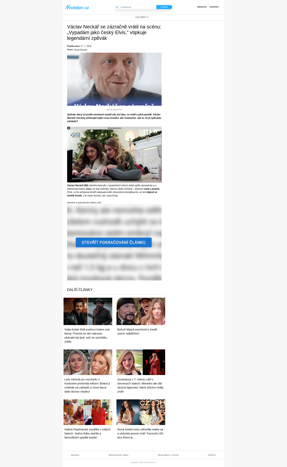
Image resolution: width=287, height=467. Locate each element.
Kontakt (212, 455)
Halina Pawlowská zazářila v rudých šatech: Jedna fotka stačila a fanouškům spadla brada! (87, 433)
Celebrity (142, 17)
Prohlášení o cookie (168, 455)
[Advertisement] (198, 44)
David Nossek (80, 49)
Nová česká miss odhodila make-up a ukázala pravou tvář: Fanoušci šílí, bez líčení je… (140, 433)
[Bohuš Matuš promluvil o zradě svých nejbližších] (140, 311)
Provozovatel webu (118, 455)
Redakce (75, 455)
